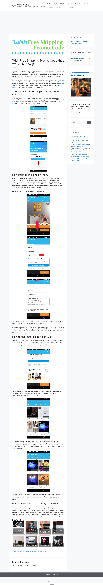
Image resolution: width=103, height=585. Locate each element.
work (25, 76)
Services (86, 3)
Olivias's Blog (23, 5)
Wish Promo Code (79, 58)
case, (13, 101)
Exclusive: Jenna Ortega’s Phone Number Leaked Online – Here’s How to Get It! (80, 158)
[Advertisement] (51, 22)
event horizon (52, 584)
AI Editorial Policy (51, 581)
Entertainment (49, 7)
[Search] (89, 122)
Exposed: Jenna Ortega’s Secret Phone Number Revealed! (27, 553)
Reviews (62, 3)
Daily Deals (70, 3)
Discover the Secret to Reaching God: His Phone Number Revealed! (30, 551)
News (64, 7)
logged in (22, 565)
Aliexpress (15, 332)
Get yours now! (75, 113)
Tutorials (55, 3)
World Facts (78, 3)
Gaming (48, 3)
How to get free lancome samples (80, 154)
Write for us (55, 574)
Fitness (58, 7)
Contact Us (71, 7)
